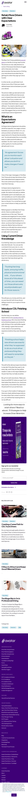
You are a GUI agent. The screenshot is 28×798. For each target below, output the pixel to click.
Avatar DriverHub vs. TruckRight (9, 763)
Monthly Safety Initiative (7, 725)
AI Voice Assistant (5, 656)
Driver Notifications (6, 686)
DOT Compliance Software (8, 677)
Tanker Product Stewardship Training (10, 714)
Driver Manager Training (7, 716)
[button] (19, 627)
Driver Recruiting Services (7, 654)
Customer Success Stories (7, 737)
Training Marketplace (6, 705)
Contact (3, 777)
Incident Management (6, 690)
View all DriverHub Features (8, 698)
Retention (12, 11)
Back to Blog (6, 6)
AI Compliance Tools (6, 681)
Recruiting (5, 11)
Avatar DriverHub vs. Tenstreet (8, 761)
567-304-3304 (5, 782)
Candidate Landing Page (7, 660)
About (2, 773)
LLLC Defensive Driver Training (8, 721)
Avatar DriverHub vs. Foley (7, 758)
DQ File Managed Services (7, 688)
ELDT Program (4, 719)
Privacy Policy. (9, 791)
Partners (3, 779)
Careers (3, 775)
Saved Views (4, 665)
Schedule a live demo (7, 487)
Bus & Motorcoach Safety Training (9, 712)
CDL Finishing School (6, 723)
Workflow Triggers (5, 669)
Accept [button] (14, 795)
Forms (3, 663)
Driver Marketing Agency (7, 651)
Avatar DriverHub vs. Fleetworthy (9, 756)
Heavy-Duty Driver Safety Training (9, 708)
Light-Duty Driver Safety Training (9, 710)
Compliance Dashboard (7, 683)
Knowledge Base (5, 742)
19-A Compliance (5, 679)
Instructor (3, 728)
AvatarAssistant (5, 658)
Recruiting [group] (5, 627)
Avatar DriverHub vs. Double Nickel (9, 754)
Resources (4, 744)
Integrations (4, 740)
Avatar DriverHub (5, 771)
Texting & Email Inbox (6, 667)
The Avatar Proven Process (7, 746)
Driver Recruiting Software (7, 649)
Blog (2, 735)
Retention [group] (13, 627)
